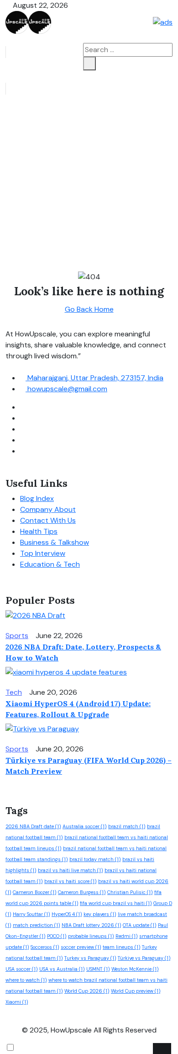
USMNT (98, 969)
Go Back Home (89, 309)
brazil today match (94, 859)
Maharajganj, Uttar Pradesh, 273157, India (94, 378)
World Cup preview (135, 991)
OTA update (139, 925)
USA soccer (21, 969)
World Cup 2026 (86, 991)
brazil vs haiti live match (70, 870)
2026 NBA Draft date (33, 826)
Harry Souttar (31, 914)
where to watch (26, 980)
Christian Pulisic (129, 892)
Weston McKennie (134, 969)
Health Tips (39, 531)
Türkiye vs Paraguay (144, 958)
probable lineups (91, 936)
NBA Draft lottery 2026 (91, 925)
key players (100, 914)
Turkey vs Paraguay (90, 958)
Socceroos (45, 947)
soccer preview (81, 947)
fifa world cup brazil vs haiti (116, 903)
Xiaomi (16, 1002)
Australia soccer (84, 826)
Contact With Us (48, 520)
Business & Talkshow (54, 542)
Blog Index (37, 498)
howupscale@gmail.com (66, 389)
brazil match (126, 826)
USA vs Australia (61, 969)
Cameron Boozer (34, 892)
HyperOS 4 (67, 914)
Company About (48, 509)
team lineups (121, 947)
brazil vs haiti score (70, 881)
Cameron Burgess (81, 892)
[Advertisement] (89, 189)
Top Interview (42, 553)
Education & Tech (50, 564)
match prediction (36, 925)
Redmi (126, 936)
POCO (56, 936)
